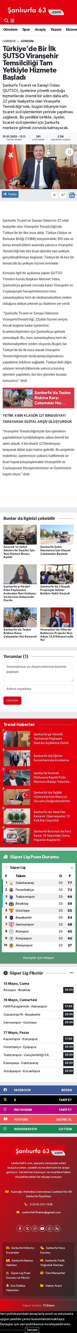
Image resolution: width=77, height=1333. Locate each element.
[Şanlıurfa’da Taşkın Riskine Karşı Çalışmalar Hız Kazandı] (20, 617)
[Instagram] (34, 1228)
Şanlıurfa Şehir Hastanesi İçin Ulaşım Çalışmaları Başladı (55, 550)
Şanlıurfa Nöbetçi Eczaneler (20, 1250)
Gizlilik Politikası (12, 1330)
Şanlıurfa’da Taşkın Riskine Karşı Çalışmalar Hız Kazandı (20, 633)
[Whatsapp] (49, 1228)
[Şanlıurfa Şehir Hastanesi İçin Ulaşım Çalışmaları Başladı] (57, 534)
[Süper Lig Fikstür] (72, 973)
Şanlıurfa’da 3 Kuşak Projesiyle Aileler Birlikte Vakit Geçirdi (55, 590)
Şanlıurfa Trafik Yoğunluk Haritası (52, 1263)
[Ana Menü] (12, 21)
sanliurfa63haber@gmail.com (41, 1212)
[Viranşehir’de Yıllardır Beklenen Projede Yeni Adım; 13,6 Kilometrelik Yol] (57, 617)
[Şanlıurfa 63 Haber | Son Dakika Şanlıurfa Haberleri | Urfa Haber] (34, 9)
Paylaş (12, 194)
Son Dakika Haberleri (15, 1288)
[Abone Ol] (71, 195)
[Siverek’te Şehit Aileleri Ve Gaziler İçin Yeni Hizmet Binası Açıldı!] (20, 534)
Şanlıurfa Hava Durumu (52, 1250)
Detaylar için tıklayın (38, 958)
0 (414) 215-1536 (41, 1204)
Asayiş (40, 29)
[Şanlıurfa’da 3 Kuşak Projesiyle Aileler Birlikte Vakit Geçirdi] (57, 574)
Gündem (10, 29)
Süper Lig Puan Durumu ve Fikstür (18, 1275)
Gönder (12, 700)
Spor (26, 29)
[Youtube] (42, 1228)
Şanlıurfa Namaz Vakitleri (19, 1263)
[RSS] (57, 1228)
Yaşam (56, 29)
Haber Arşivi (54, 1285)
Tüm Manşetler (55, 1273)
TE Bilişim (49, 1305)
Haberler (9, 41)
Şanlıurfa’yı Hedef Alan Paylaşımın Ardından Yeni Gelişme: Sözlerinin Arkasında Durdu (20, 593)
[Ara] (6, 21)
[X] (27, 1228)
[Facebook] (20, 1228)
